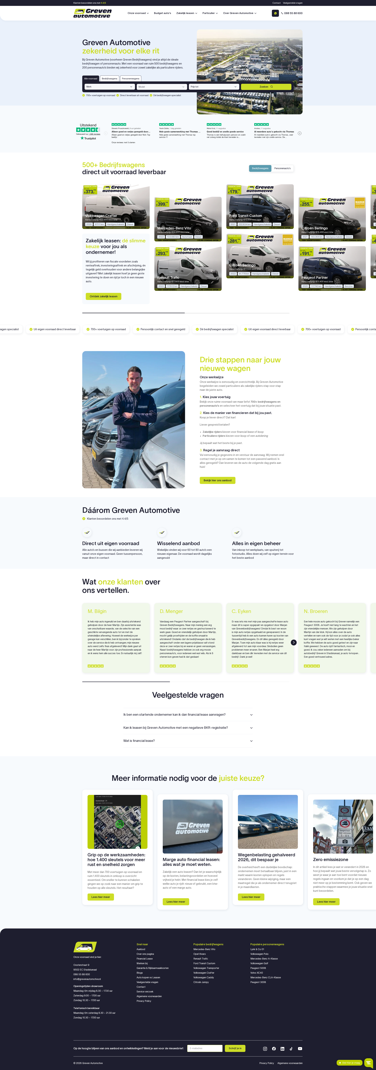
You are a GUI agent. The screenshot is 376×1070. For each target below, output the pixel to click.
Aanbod (141, 949)
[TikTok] (291, 1048)
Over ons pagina (145, 954)
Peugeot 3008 (258, 982)
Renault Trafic (200, 958)
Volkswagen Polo (259, 954)
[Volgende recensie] (294, 642)
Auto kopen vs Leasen (148, 977)
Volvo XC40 (256, 973)
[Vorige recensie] (82, 642)
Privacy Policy (144, 1001)
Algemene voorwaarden (149, 996)
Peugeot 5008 (258, 968)
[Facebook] (274, 1048)
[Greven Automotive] (92, 13)
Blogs (140, 973)
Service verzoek (145, 991)
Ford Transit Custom (204, 963)
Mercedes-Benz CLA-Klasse (265, 977)
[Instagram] (265, 1048)
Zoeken (264, 87)
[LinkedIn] (282, 1048)
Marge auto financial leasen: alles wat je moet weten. (191, 862)
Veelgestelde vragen (293, 3)
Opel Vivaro (199, 954)
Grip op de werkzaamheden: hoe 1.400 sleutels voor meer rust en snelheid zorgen (116, 859)
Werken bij (142, 963)
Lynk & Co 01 (257, 949)
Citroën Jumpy (201, 982)
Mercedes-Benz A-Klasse (264, 958)
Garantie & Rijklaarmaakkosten (153, 968)
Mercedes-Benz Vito (204, 949)
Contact (276, 3)
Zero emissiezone (330, 859)
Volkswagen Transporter (206, 968)
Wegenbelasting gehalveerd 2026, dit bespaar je (266, 857)
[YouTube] (300, 1048)
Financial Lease (145, 958)
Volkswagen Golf (259, 963)
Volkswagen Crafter (203, 973)
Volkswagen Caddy (203, 977)
